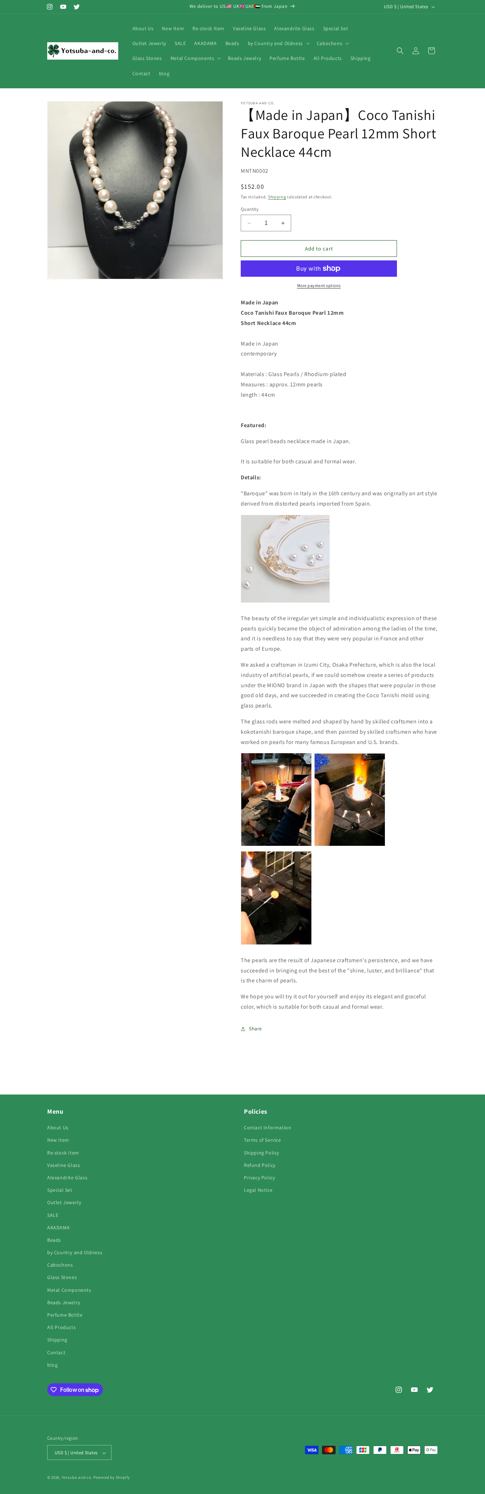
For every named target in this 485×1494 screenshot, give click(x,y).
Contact (56, 1352)
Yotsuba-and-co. (77, 1477)
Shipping (277, 196)
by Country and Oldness (74, 1252)
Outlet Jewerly (64, 1202)
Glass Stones (62, 1277)
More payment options (319, 285)
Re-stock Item (63, 1153)
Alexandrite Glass (67, 1177)
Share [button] (255, 1028)
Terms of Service (262, 1140)
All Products (61, 1327)
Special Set (59, 1190)
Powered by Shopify (111, 1477)
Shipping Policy (261, 1153)
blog (52, 1365)
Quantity (249, 209)
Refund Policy (260, 1165)
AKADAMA (58, 1227)
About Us (58, 1127)
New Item (58, 1140)
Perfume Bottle (64, 1315)
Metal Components (69, 1290)
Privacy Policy (259, 1177)
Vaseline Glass (63, 1165)
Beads (54, 1240)
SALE (52, 1215)
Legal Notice (258, 1190)
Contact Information (267, 1127)
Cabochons (60, 1265)
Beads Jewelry (63, 1302)
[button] (278, 43)
